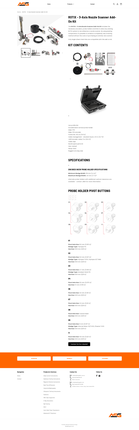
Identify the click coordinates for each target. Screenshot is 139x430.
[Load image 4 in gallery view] (55, 53)
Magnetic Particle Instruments (52, 382)
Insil (73, 426)
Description (34, 358)
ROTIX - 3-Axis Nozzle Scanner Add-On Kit (35, 12)
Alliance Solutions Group (71, 424)
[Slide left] (19, 53)
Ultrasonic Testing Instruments (52, 391)
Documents (69, 358)
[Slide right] (62, 53)
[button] (70, 4)
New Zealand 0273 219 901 (77, 384)
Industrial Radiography (50, 388)
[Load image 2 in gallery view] (35, 53)
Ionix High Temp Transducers (51, 410)
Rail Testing (47, 404)
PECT (45, 407)
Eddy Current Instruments (51, 375)
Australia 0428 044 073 (77, 377)
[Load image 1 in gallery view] (25, 53)
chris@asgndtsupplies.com (78, 382)
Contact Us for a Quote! (79, 344)
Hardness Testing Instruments (52, 379)
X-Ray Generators (48, 400)
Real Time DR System (49, 385)
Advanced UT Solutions (50, 413)
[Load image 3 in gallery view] (45, 53)
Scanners (46, 394)
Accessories (105, 358)
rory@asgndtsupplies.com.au (78, 375)
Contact (19, 379)
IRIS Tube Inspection (49, 397)
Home (19, 12)
